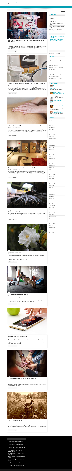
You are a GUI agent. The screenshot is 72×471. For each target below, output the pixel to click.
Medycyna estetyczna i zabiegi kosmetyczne (57, 67)
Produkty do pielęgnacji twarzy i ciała (56, 74)
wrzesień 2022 (52, 174)
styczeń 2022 (52, 189)
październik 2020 (53, 216)
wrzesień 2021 (52, 196)
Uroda (51, 80)
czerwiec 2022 (52, 180)
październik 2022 (53, 172)
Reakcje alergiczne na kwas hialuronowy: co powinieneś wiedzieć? (56, 100)
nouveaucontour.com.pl (17, 85)
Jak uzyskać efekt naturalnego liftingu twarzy (15, 462)
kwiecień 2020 (52, 227)
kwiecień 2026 (52, 127)
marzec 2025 (52, 147)
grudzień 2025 (52, 134)
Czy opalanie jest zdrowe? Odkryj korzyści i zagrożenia (56, 18)
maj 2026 (51, 125)
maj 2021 (51, 203)
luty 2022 (51, 187)
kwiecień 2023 (52, 165)
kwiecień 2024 (52, 158)
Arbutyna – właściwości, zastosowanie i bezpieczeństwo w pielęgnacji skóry (57, 93)
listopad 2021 (52, 192)
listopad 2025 (52, 136)
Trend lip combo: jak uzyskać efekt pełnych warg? (56, 24)
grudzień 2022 (52, 169)
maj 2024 (51, 156)
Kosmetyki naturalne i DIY (54, 65)
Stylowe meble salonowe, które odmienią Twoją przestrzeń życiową (23, 167)
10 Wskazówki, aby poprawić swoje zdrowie (18, 294)
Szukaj (63, 11)
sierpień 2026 (52, 120)
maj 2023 (51, 163)
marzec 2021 (52, 207)
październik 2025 (53, 138)
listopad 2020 (52, 214)
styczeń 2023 (52, 167)
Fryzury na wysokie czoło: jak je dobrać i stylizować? (56, 30)
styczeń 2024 (52, 160)
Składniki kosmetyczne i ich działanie (56, 78)
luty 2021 (51, 209)
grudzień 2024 (52, 149)
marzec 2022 (52, 185)
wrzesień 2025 (52, 140)
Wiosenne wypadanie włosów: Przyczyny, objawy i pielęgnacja (56, 21)
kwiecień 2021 (52, 205)
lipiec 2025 (52, 143)
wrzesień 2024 (52, 154)
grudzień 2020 (52, 212)
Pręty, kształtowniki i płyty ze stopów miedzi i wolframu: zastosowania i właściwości (27, 210)
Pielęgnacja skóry (53, 69)
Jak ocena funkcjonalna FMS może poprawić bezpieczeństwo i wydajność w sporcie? (27, 125)
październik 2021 (53, 194)
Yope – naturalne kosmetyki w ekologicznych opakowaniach (57, 27)
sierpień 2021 (52, 198)
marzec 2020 (52, 229)
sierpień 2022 (52, 176)
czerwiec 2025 (52, 145)
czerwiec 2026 (52, 123)
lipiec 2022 (52, 178)
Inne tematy (52, 63)
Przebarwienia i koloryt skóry (54, 76)
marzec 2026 (52, 129)
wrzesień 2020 (52, 218)
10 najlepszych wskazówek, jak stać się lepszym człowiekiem (22, 378)
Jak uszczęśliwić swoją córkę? (15, 420)
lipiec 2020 (52, 221)
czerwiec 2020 (52, 223)
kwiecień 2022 (52, 183)
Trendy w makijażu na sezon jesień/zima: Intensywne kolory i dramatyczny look (56, 87)
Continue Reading (13, 51)
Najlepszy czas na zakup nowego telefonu (17, 336)
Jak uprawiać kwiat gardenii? (14, 252)
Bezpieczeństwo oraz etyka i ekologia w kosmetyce (56, 61)
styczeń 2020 (52, 232)
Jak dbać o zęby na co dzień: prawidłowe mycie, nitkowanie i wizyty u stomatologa (26, 83)
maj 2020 (51, 225)
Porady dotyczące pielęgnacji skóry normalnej (57, 42)
